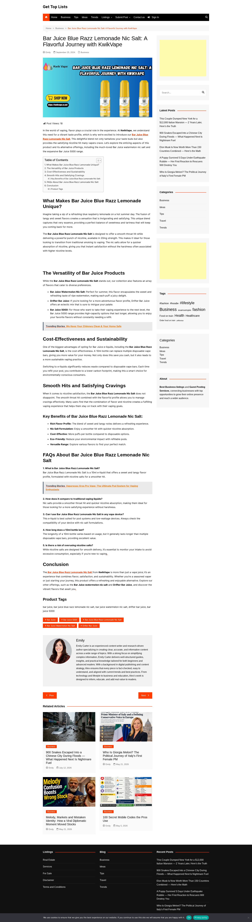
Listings (106, 17)
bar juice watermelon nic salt (61, 626)
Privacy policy (201, 917)
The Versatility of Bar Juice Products (65, 168)
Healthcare (193, 315)
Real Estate (49, 860)
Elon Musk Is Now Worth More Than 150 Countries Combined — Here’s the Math (180, 149)
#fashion (164, 303)
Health (179, 315)
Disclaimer (48, 880)
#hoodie (174, 303)
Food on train (166, 316)
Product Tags (57, 189)
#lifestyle (187, 303)
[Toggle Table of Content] (97, 160)
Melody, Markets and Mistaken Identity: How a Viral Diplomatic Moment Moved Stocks (66, 821)
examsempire (184, 310)
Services (47, 866)
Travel (163, 221)
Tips (76, 17)
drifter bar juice (90, 626)
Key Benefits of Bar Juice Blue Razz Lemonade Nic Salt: (76, 178)
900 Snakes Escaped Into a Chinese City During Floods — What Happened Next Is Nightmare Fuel (181, 137)
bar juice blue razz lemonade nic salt (103, 620)
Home (54, 17)
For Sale (47, 873)
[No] (248, 917)
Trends (94, 17)
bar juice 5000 (70, 620)
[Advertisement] (183, 58)
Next (143, 695)
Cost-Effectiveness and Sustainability (66, 171)
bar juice (51, 620)
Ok (189, 917)
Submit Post (121, 17)
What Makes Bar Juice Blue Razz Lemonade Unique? (72, 164)
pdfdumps (180, 320)
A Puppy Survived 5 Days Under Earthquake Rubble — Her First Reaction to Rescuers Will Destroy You (182, 161)
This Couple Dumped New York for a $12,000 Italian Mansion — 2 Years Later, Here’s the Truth (181, 122)
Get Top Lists (55, 6)
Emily (48, 52)
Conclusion (52, 185)
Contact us (139, 17)
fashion (198, 309)
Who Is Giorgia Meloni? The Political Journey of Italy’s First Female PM (122, 756)
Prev (51, 695)
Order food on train (167, 320)
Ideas (85, 17)
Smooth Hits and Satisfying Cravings (65, 175)
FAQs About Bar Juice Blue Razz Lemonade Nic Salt (72, 182)
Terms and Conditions (54, 887)
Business (65, 17)
